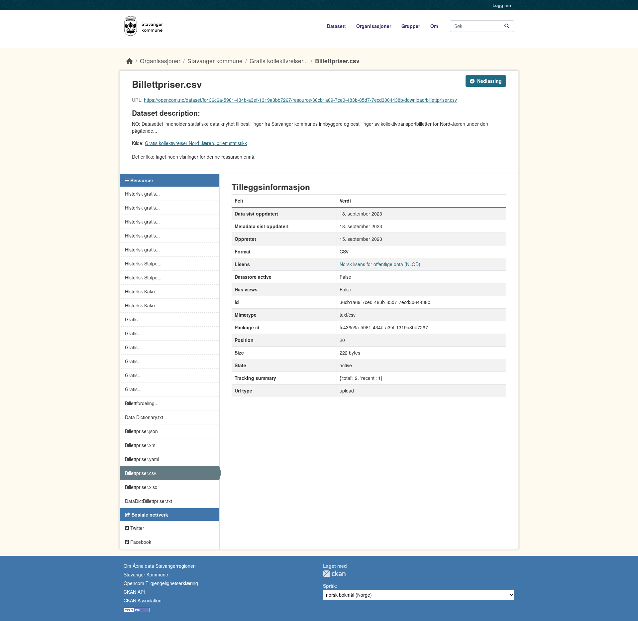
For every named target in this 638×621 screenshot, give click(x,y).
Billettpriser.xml (141, 445)
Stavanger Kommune (146, 574)
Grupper (410, 26)
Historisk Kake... (142, 291)
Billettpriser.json (141, 431)
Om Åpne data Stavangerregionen (160, 565)
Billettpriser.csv (337, 61)
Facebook (140, 542)
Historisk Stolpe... (143, 263)
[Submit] (506, 26)
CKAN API (134, 591)
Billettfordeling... (142, 403)
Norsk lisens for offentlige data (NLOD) (380, 264)
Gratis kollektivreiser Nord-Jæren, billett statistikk (196, 143)
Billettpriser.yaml (142, 459)
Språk (329, 585)
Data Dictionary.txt (144, 417)
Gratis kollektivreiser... (279, 61)
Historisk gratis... (142, 193)
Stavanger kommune (215, 61)
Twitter (136, 528)
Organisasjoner (373, 26)
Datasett (336, 26)
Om (434, 26)
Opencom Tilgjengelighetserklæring (161, 583)
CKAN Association (142, 600)
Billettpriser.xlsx (141, 487)
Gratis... (133, 319)
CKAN (334, 573)
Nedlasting (489, 81)
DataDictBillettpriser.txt (148, 501)
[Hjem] (129, 61)
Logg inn (501, 5)
